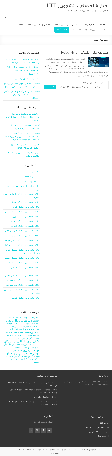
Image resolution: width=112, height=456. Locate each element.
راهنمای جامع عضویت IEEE (39, 24)
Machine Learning (17, 329)
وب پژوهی (19, 354)
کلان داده (31, 359)
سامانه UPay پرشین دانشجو (97, 427)
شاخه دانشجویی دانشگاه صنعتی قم (24, 262)
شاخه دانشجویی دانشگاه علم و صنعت (23, 280)
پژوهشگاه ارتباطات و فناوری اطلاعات (23, 356)
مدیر (103, 82)
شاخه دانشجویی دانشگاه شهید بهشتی (22, 230)
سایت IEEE (104, 423)
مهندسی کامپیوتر (16, 350)
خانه (100, 24)
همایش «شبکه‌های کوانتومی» (27, 78)
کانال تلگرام (62, 29)
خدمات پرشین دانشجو (95, 29)
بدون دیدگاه (62, 86)
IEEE (21, 24)
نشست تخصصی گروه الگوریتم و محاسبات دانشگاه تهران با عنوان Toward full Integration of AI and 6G (21, 136)
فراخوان (17, 344)
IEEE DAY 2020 (17, 324)
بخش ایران (11, 339)
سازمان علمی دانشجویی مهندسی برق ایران (88, 86)
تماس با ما (77, 29)
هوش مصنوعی (31, 353)
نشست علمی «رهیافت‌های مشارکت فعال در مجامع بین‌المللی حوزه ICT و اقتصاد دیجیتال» (22, 95)
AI (13, 317)
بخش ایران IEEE (32, 176)
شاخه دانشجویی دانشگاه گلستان (25, 297)
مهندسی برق (31, 350)
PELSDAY (36, 330)
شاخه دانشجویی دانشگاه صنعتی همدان (22, 275)
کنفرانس (23, 359)
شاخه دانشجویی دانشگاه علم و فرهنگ (23, 285)
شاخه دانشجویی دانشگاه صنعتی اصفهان (22, 245)
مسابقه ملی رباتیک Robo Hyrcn (85, 52)
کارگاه (37, 359)
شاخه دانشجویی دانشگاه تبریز (26, 207)
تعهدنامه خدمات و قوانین (99, 432)
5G (10, 317)
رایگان (7, 341)
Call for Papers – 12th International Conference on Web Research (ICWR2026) (23, 70)
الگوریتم (29, 338)
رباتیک (37, 344)
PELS (29, 329)
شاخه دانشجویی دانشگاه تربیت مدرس (22, 211)
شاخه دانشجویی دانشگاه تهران (26, 216)
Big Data (36, 317)
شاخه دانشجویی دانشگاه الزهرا (26, 202)
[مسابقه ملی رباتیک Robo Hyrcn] (98, 58)
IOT (12, 327)
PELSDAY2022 (11, 332)
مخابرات (24, 347)
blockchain (10, 321)
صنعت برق (28, 344)
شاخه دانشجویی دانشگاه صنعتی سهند (22, 258)
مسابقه (17, 347)
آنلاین (14, 335)
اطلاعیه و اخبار (89, 24)
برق (18, 341)
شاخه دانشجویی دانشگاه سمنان (25, 221)
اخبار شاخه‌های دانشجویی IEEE (78, 5)
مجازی (31, 347)
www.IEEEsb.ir (56, 453)
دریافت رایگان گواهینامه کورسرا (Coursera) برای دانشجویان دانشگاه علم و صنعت (22, 117)
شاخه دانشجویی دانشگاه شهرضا (25, 226)
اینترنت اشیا (21, 338)
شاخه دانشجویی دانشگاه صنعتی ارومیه (22, 240)
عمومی (37, 302)
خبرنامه (14, 341)
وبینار (10, 353)
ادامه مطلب (49, 86)
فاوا (21, 344)
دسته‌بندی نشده (32, 181)
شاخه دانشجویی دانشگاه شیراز (26, 235)
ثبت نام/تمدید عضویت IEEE (66, 24)
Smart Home (29, 335)
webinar (37, 336)
